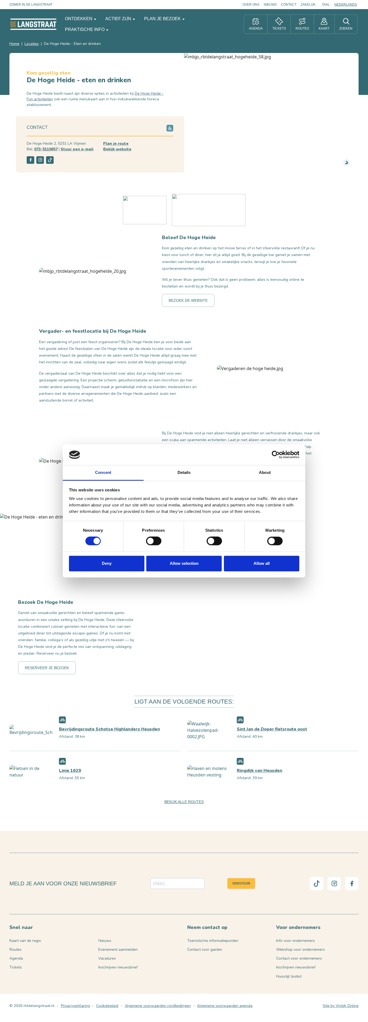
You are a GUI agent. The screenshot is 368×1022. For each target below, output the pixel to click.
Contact (288, 4)
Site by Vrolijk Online (341, 1005)
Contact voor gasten (204, 949)
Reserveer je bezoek (47, 668)
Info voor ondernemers (295, 940)
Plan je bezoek (163, 18)
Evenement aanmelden (118, 949)
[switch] (153, 541)
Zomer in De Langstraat (31, 4)
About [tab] (265, 472)
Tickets (15, 967)
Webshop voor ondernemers (300, 949)
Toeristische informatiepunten (212, 940)
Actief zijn (118, 18)
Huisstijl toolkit (288, 976)
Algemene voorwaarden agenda (224, 1005)
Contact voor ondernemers (299, 958)
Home (14, 43)
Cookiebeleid (107, 1005)
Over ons (250, 4)
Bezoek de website (188, 300)
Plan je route (116, 143)
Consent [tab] (103, 472)
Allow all (262, 563)
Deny (107, 563)
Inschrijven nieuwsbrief (118, 967)
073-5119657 (46, 149)
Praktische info (85, 29)
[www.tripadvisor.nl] (208, 209)
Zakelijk (308, 4)
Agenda (16, 958)
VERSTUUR (241, 883)
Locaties (32, 43)
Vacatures (107, 958)
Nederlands (345, 4)
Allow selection (184, 563)
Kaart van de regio (25, 940)
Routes (15, 949)
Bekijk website (117, 149)
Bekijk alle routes (184, 802)
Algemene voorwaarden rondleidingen (158, 1005)
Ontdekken (79, 18)
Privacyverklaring (75, 1005)
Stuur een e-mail (77, 149)
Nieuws (270, 4)
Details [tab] (184, 472)
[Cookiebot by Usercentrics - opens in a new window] (275, 455)
